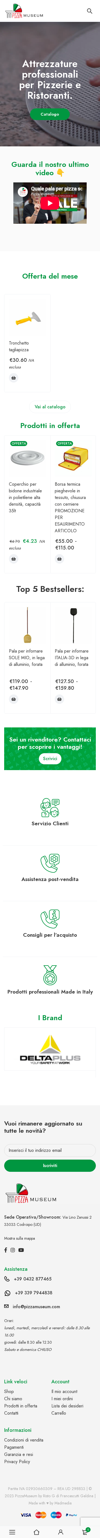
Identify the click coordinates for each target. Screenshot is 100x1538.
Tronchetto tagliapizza (19, 346)
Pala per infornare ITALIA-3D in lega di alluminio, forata (72, 658)
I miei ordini (62, 1399)
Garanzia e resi (18, 1454)
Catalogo (50, 114)
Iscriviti (50, 1165)
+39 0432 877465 (32, 1279)
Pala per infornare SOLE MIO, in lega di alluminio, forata (27, 658)
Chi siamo (13, 1399)
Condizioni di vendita (23, 1440)
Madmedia (63, 1503)
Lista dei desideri (67, 1406)
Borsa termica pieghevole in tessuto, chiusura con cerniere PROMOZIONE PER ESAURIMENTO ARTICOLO (70, 507)
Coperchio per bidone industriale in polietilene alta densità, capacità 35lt (25, 497)
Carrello (58, 1413)
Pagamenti (14, 1447)
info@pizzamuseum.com (36, 1306)
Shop (9, 1391)
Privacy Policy (17, 1461)
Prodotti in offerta (20, 1406)
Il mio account (64, 1391)
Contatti (11, 1413)
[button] (13, 378)
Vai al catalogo (50, 407)
